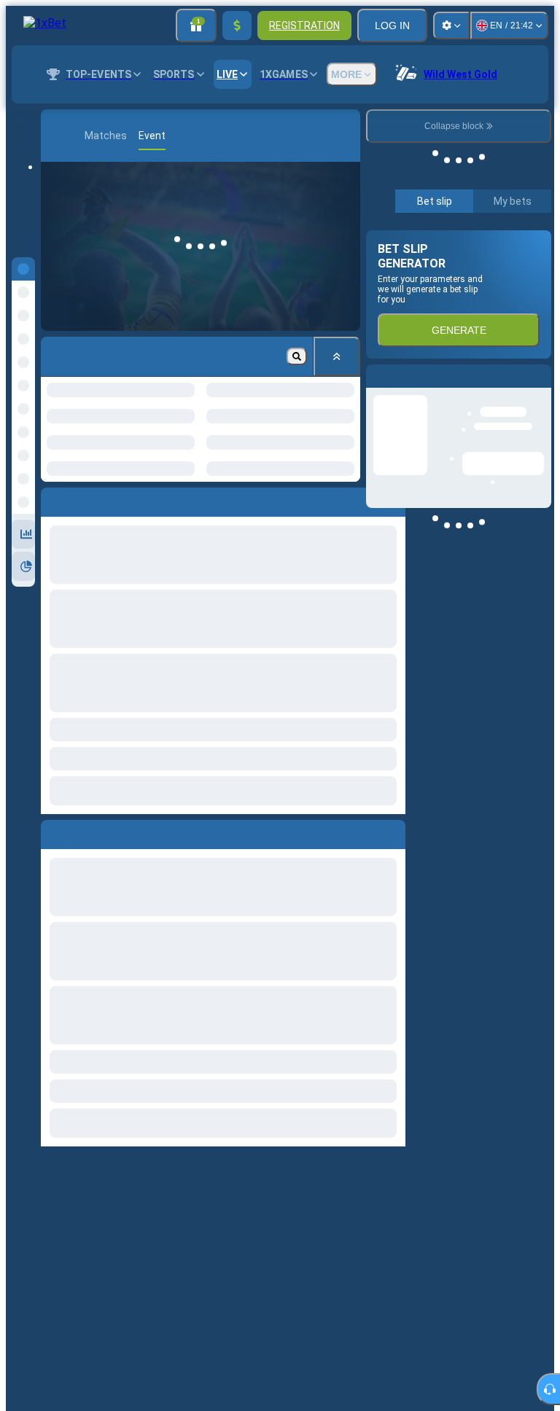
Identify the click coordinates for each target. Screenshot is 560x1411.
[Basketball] (77, 135)
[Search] (361, 135)
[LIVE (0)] (55, 135)
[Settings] (451, 25)
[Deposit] (237, 25)
